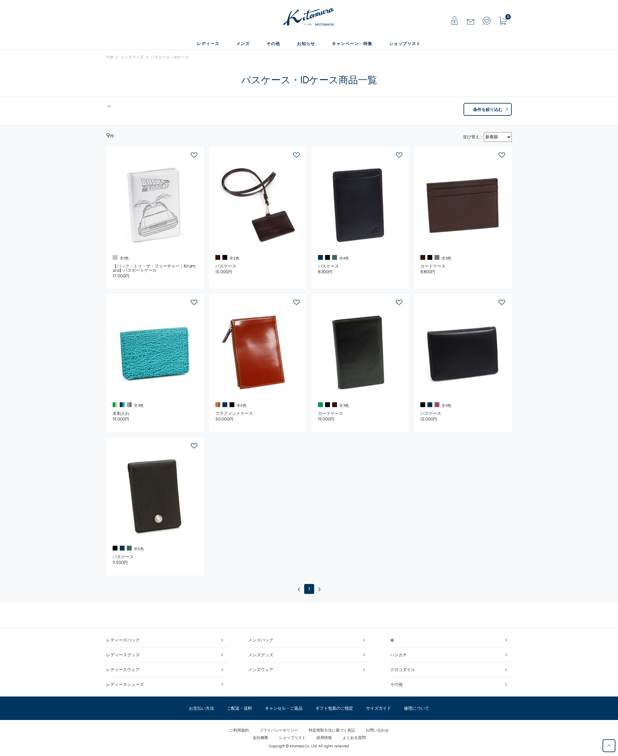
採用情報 (324, 737)
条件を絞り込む (487, 109)
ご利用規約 (239, 730)
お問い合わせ (377, 730)
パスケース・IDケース (170, 57)
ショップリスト (292, 737)
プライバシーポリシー (278, 730)
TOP (109, 57)
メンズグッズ (132, 57)
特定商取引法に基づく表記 (332, 730)
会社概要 (260, 737)
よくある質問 (354, 737)
